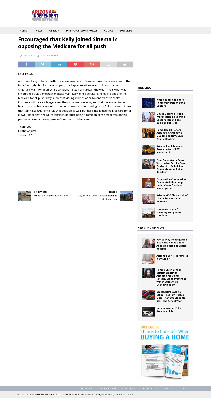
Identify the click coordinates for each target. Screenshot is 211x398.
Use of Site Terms (107, 388)
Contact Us (185, 388)
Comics (108, 30)
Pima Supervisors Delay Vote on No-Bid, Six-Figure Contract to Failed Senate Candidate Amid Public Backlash (171, 166)
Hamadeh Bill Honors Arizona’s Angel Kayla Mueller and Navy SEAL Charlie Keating (169, 134)
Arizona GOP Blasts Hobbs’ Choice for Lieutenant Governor (172, 198)
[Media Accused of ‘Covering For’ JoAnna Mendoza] (148, 213)
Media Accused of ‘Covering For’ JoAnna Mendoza (168, 212)
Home (23, 30)
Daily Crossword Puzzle (81, 30)
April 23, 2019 (28, 55)
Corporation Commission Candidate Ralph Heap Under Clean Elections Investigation (171, 184)
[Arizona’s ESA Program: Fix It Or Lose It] (148, 259)
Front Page (86, 388)
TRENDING (144, 88)
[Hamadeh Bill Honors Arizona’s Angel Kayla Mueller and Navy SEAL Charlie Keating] (148, 133)
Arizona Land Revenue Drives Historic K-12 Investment (169, 149)
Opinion (54, 30)
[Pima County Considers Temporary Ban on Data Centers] (148, 103)
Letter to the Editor (49, 55)
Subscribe (126, 30)
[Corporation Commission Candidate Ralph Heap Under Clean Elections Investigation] (148, 183)
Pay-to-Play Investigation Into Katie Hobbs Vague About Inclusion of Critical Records (171, 244)
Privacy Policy (129, 388)
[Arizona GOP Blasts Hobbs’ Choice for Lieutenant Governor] (148, 199)
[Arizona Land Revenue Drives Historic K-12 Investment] (148, 150)
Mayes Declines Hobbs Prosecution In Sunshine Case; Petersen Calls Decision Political (170, 118)
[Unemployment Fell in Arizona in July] (148, 312)
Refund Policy (150, 388)
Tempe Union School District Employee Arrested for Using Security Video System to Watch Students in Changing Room (171, 277)
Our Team (168, 388)
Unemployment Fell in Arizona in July (169, 309)
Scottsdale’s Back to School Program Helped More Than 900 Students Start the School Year (170, 296)
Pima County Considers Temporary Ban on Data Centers (170, 102)
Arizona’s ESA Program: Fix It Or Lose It (172, 257)
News (39, 30)
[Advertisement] (75, 164)
